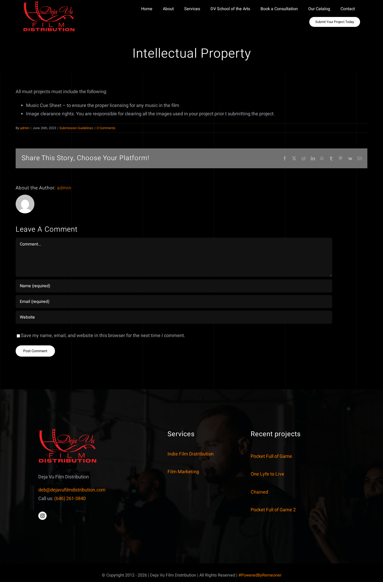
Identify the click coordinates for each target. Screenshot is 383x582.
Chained (259, 492)
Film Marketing (183, 471)
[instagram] (42, 516)
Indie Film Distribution (191, 454)
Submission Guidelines (76, 127)
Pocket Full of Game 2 (273, 509)
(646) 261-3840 (70, 498)
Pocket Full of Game (271, 456)
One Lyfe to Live (267, 474)
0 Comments (106, 127)
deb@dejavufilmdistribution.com (72, 490)
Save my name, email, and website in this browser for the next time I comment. (103, 335)
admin (24, 127)
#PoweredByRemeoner (259, 575)
